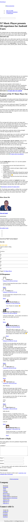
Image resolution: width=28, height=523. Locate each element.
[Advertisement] (14, 60)
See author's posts (4, 228)
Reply (4, 287)
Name (2, 458)
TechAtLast (3, 1)
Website (2, 463)
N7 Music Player (8, 271)
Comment (3, 445)
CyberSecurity (9, 13)
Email (2, 460)
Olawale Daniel (4, 213)
